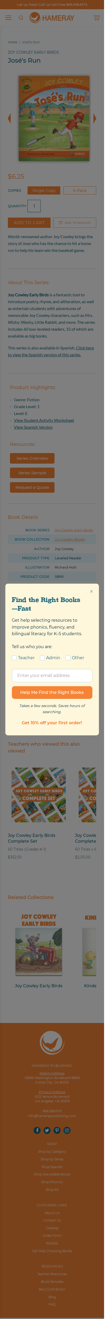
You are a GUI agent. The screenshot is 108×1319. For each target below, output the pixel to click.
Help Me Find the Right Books (52, 692)
